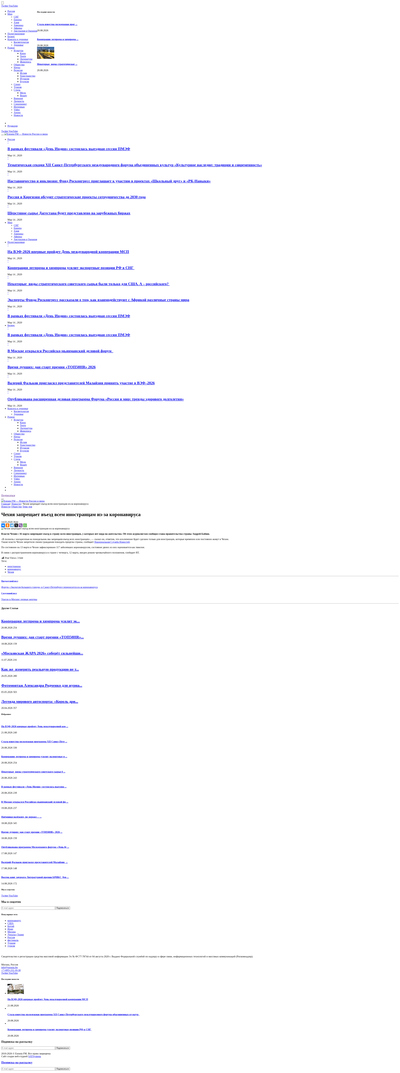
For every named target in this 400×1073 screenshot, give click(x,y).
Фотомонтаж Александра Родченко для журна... (41, 685)
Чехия (11, 572)
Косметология (21, 42)
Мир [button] (10, 222)
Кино (23, 53)
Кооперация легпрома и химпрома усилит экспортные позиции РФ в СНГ (71, 268)
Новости (18, 115)
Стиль (17, 90)
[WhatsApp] (25, 525)
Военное (18, 98)
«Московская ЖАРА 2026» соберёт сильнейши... (42, 653)
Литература (26, 59)
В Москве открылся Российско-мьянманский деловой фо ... (34, 802)
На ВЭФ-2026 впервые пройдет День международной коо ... (34, 726)
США (11, 923)
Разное (11, 47)
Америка (18, 25)
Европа (18, 19)
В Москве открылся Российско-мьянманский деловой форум (60, 351)
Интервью (19, 107)
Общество (19, 64)
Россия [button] (11, 139)
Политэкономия (16, 33)
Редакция (13, 126)
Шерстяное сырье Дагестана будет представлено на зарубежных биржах (69, 213)
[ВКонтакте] (3, 525)
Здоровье (18, 45)
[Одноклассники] (7, 525)
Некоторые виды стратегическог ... (57, 64)
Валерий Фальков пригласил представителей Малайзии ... (34, 862)
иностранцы (14, 566)
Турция (11, 943)
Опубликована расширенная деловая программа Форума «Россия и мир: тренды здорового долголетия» (96, 399)
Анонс (17, 112)
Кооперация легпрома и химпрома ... (57, 39)
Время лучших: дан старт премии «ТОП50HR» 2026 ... (31, 832)
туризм (11, 946)
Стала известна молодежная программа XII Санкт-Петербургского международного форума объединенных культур (74, 1014)
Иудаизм (24, 78)
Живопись (25, 61)
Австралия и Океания (25, 31)
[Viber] (20, 525)
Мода (23, 92)
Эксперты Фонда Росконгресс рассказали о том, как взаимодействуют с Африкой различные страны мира (98, 300)
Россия (11, 11)
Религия (18, 70)
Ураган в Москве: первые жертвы (19, 599)
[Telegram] (12, 525)
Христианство (27, 76)
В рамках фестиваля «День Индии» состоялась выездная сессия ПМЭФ (69, 149)
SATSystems (34, 1056)
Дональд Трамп (16, 934)
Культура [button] (18, 419)
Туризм (18, 87)
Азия (16, 22)
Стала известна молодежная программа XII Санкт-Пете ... (34, 741)
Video (17, 109)
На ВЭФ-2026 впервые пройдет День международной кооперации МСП (68, 252)
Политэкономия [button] (16, 242)
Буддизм (24, 81)
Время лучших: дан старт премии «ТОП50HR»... (42, 637)
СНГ (16, 16)
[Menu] (2, 134)
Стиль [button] (17, 459)
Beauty (23, 95)
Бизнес (11, 36)
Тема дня (27, 506)
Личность (19, 101)
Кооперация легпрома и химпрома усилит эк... (40, 621)
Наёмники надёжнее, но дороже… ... (21, 817)
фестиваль (13, 940)
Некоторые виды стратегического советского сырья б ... (33, 771)
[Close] (2, 3)
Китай (11, 926)
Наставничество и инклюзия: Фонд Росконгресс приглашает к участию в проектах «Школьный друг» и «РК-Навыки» (109, 181)
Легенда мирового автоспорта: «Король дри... (39, 701)
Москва (12, 931)
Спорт (17, 84)
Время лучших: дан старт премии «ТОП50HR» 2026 (52, 367)
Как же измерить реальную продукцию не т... (40, 669)
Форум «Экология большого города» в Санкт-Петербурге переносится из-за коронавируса (49, 587)
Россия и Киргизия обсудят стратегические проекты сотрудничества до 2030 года (77, 197)
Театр (23, 56)
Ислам (23, 73)
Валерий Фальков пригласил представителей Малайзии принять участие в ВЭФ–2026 (81, 383)
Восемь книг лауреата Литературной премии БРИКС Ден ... (35, 877)
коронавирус (14, 569)
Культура (18, 50)
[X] (16, 525)
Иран (10, 929)
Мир (10, 14)
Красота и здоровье (18, 39)
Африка (18, 28)
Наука (17, 67)
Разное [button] (11, 417)
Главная (5, 504)
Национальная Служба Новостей (112, 542)
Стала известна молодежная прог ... (57, 24)
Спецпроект (20, 104)
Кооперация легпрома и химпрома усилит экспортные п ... (34, 756)
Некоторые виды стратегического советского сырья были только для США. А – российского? (89, 284)
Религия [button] (18, 439)
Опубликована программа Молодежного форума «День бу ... (35, 847)
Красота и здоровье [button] (18, 408)
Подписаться (8, 495)
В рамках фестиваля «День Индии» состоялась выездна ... (34, 786)
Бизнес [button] (11, 325)
